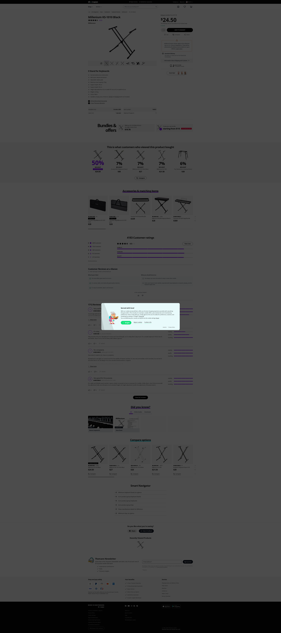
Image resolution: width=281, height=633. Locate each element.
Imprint (165, 327)
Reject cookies (138, 322)
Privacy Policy (171, 327)
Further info (147, 322)
